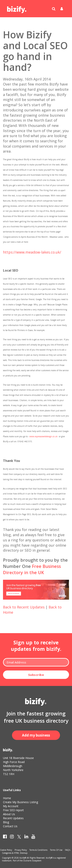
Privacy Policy (21, 850)
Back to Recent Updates (24, 607)
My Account (10, 806)
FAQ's (67, 850)
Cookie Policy (6, 850)
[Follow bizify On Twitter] (19, 837)
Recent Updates (13, 818)
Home (7, 798)
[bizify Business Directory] (17, 8)
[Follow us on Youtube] (33, 837)
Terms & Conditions (38, 850)
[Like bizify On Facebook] (5, 837)
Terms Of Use (56, 850)
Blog (6, 822)
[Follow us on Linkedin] (26, 837)
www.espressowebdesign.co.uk (43, 436)
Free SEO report (13, 810)
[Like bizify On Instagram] (12, 837)
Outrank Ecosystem (32, 860)
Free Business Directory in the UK (32, 569)
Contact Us (10, 826)
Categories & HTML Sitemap (14, 853)
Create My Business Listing (20, 802)
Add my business (36, 735)
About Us (9, 814)
